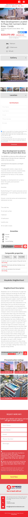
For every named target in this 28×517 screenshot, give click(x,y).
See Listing (4, 262)
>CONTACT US (7, 6)
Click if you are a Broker (7, 137)
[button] (26, 63)
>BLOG (22, 6)
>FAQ (18, 6)
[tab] (14, 58)
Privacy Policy (4, 141)
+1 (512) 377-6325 (10, 503)
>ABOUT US (14, 6)
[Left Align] (19, 2)
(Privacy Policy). (5, 471)
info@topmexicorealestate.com (15, 506)
